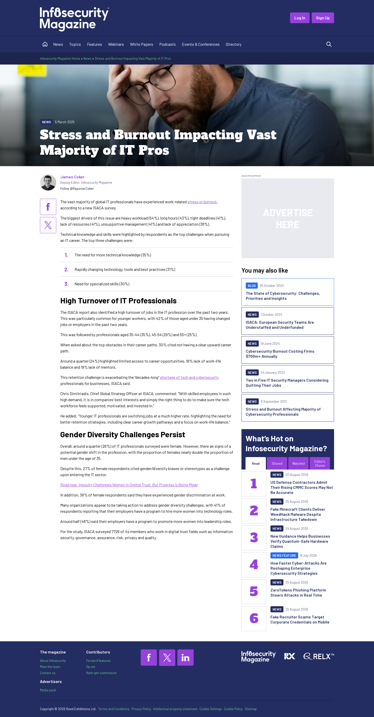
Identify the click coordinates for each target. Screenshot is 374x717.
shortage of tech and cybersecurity (189, 377)
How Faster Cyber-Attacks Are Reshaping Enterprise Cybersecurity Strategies (298, 567)
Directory (233, 44)
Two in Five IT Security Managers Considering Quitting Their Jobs (287, 382)
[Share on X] (48, 225)
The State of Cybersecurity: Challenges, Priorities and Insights (283, 296)
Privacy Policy (141, 709)
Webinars (116, 44)
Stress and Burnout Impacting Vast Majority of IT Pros (133, 58)
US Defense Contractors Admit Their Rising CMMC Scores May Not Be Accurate (301, 487)
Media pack (48, 690)
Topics (75, 44)
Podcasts (167, 44)
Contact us (47, 673)
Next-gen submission (101, 673)
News (58, 44)
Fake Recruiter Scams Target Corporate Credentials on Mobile (299, 619)
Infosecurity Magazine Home (60, 58)
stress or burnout (202, 201)
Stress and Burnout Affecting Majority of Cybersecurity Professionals (283, 411)
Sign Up (323, 17)
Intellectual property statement (175, 709)
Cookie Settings (210, 709)
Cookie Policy (233, 709)
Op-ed (90, 667)
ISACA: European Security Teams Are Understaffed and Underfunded (280, 325)
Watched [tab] (298, 463)
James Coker (72, 176)
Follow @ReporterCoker (77, 188)
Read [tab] (256, 463)
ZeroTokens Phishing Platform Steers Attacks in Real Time (298, 592)
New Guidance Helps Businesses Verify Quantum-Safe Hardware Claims (300, 541)
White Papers (141, 44)
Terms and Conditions (114, 709)
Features (94, 44)
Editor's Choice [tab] (319, 463)
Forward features (98, 661)
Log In (299, 17)
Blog (252, 286)
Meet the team (50, 667)
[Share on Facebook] (48, 207)
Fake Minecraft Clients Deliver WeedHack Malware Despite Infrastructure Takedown (297, 514)
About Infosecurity (53, 661)
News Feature (284, 555)
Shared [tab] (277, 463)
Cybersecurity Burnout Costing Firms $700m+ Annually (280, 353)
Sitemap (251, 709)
